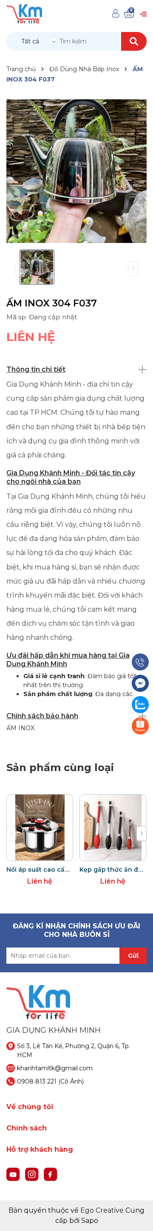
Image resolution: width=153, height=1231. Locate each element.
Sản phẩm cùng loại (60, 767)
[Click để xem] (76, 171)
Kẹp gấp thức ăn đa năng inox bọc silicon (112, 869)
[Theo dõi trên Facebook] (50, 1174)
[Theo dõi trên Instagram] (32, 1174)
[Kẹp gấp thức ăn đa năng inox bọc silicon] (113, 828)
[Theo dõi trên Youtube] (14, 1174)
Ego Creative (102, 1210)
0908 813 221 (37, 1081)
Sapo (89, 1221)
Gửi (133, 955)
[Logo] (24, 13)
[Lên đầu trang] (138, 1216)
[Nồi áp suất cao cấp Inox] (40, 828)
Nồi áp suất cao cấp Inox (39, 869)
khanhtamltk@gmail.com (55, 1068)
